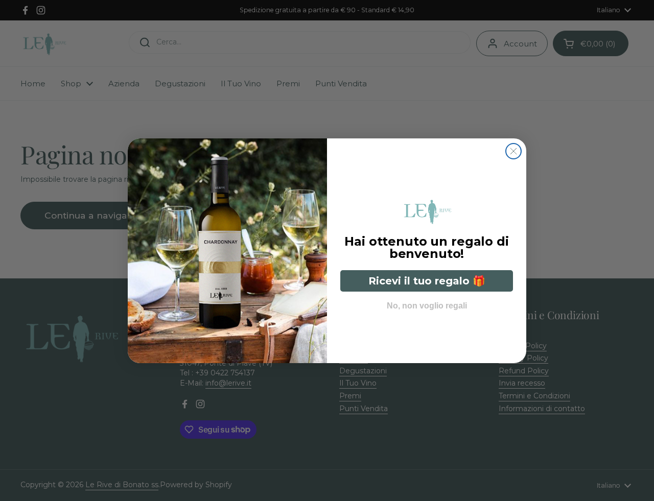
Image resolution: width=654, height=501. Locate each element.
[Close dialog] (513, 151)
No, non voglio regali (427, 303)
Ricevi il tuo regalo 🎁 (426, 281)
